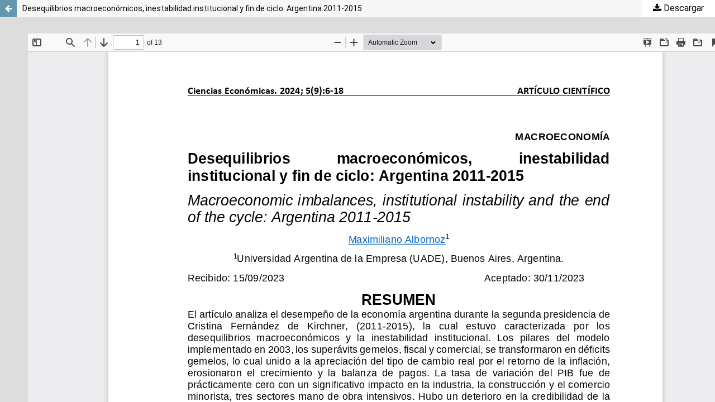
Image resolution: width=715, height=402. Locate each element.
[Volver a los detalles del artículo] (8, 8)
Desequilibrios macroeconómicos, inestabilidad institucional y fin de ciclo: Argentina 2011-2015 (192, 8)
